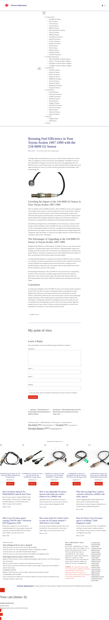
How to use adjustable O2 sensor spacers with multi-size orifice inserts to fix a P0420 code (52, 494)
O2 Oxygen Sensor (48, 425)
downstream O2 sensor (67, 422)
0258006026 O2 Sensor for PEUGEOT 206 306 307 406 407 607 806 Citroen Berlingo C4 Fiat (77, 475)
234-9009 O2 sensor (34, 314)
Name (30, 368)
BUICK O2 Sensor (95, 561)
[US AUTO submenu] (53, 90)
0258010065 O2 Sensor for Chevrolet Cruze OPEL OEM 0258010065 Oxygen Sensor (98, 475)
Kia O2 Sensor (95, 580)
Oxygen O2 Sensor (72, 425)
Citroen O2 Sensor (95, 569)
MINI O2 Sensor (95, 574)
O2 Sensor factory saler (44, 151)
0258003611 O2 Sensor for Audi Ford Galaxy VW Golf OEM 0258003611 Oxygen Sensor (54, 475)
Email (30, 376)
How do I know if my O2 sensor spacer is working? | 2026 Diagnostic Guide (89, 520)
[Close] (2, 590)
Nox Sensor (34, 425)
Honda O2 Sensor (95, 550)
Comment (31, 349)
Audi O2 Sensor (95, 565)
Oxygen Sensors (56, 428)
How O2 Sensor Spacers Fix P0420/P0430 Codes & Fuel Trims (17, 493)
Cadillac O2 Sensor (96, 559)
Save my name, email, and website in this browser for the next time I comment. (53, 393)
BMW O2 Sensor (95, 573)
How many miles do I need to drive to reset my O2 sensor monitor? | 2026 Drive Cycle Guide (54, 520)
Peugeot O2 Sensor (96, 571)
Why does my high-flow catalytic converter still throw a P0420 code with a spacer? (90, 494)
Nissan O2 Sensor (95, 552)
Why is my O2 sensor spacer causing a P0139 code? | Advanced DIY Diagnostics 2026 (17, 520)
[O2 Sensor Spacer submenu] (57, 57)
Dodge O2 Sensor (95, 567)
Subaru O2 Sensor (95, 555)
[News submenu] (50, 116)
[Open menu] (39, 68)
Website (30, 385)
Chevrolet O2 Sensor (96, 548)
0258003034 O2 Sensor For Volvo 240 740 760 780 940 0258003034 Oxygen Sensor (32, 475)
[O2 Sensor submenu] (53, 17)
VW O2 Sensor (95, 557)
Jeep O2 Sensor (95, 563)
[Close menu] (44, 13)
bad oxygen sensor (56, 422)
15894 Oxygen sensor (46, 422)
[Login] (102, 5)
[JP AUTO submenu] (52, 68)
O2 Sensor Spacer (95, 542)
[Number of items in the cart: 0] (105, 5)
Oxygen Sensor (55, 151)
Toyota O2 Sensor (95, 544)
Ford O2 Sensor (95, 546)
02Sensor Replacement (19, 5)
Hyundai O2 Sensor (96, 554)
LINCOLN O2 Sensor (96, 578)
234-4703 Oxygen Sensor (34, 422)
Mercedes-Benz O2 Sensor (97, 576)
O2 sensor (62, 425)
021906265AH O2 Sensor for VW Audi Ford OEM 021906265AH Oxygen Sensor (10, 475)
